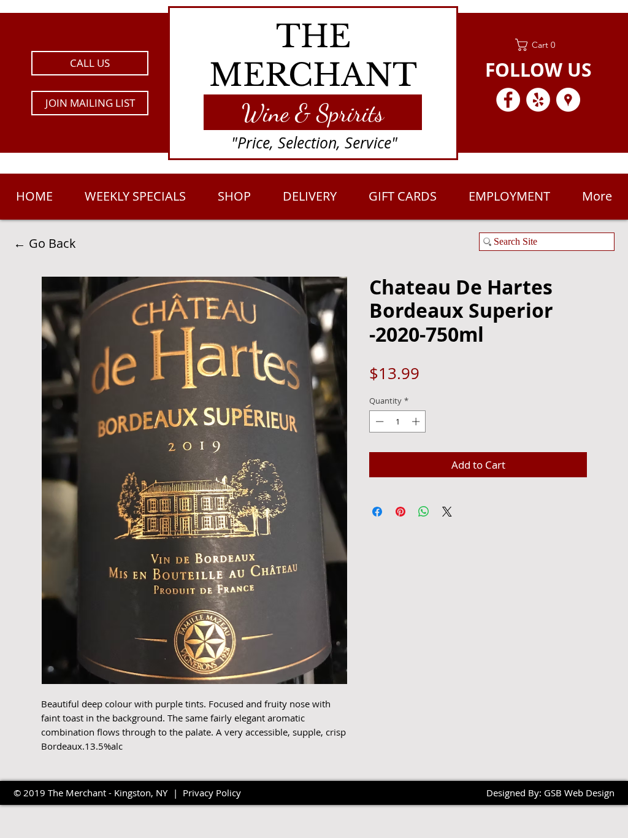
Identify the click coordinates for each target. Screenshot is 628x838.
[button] (89, 103)
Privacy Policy (212, 792)
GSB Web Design (579, 792)
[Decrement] (378, 421)
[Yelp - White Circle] (538, 100)
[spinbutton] (398, 421)
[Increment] (417, 421)
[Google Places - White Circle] (568, 100)
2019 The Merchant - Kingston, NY (95, 792)
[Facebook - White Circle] (508, 100)
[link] (538, 45)
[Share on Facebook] (377, 511)
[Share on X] (447, 511)
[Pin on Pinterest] (400, 511)
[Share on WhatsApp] (423, 511)
